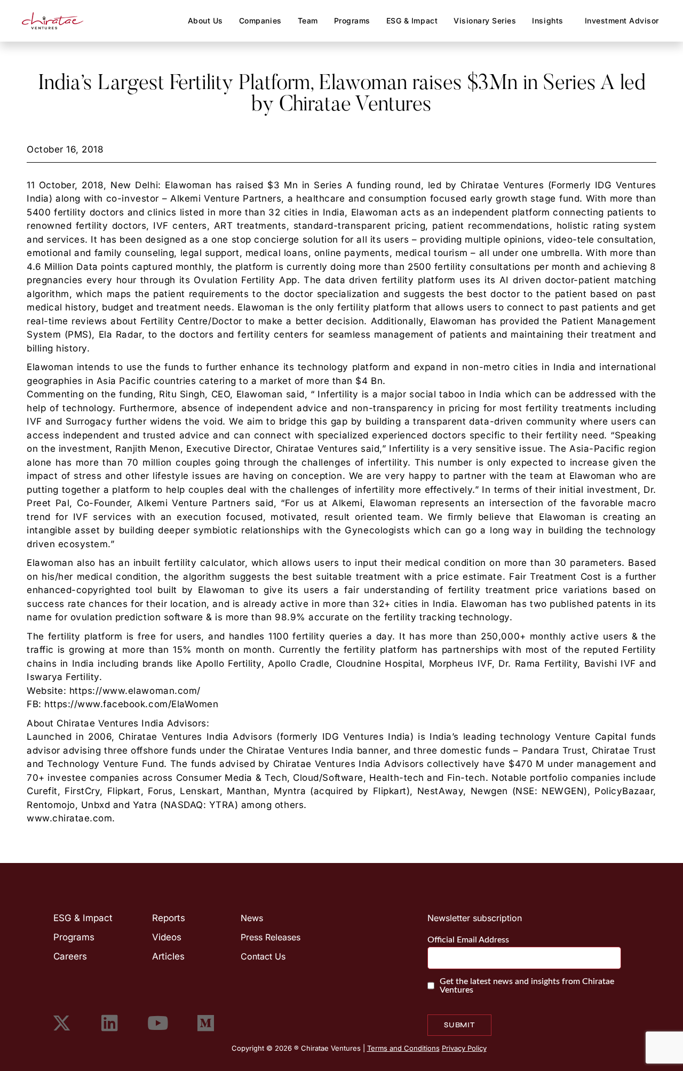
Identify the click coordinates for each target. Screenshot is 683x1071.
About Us (205, 20)
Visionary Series (485, 20)
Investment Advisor (622, 20)
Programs (352, 20)
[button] (550, 21)
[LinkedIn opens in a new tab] (109, 1022)
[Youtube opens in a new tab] (157, 1022)
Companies (260, 20)
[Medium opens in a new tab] (205, 1022)
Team (308, 20)
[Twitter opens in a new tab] (61, 1022)
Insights (547, 20)
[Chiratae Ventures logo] (53, 20)
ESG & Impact (412, 20)
